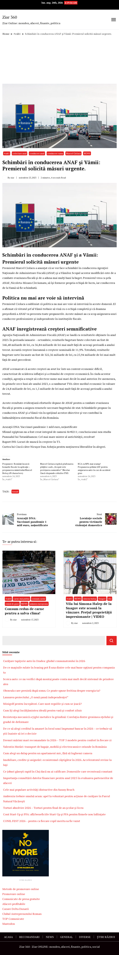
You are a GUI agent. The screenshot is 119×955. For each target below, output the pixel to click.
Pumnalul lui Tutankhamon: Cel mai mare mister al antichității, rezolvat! (48, 437)
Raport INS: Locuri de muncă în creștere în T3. (31, 442)
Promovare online (13, 894)
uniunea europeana (39, 603)
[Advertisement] (59, 59)
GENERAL (66, 937)
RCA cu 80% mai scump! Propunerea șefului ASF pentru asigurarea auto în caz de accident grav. (94, 468)
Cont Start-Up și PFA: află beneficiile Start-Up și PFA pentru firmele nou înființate (54, 814)
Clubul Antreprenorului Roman (22, 914)
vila (109, 598)
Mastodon (8, 924)
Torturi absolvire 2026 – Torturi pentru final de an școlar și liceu (43, 808)
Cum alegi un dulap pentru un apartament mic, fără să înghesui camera (47, 753)
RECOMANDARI (29, 937)
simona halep (89, 598)
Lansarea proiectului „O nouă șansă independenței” (35, 697)
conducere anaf (37, 153)
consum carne (38, 598)
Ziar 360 (9, 17)
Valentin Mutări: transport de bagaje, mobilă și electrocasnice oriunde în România (55, 746)
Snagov (102, 598)
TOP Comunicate (13, 919)
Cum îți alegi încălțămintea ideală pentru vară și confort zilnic (42, 710)
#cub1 (6, 153)
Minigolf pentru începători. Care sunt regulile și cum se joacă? (42, 704)
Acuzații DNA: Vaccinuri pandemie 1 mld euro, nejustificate (39, 427)
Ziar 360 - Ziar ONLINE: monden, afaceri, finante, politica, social (59, 946)
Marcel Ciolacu (73, 153)
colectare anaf (19, 153)
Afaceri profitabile (13, 904)
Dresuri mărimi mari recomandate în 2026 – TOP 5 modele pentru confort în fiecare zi (57, 740)
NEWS (87, 153)
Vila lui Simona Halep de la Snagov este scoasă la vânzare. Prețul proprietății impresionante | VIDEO (89, 610)
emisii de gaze (12, 603)
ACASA (8, 937)
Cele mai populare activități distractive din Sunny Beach (38, 789)
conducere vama (55, 153)
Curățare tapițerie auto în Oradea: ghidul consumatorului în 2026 (44, 661)
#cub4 (8, 598)
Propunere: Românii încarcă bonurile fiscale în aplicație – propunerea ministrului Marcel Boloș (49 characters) (17, 468)
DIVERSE (85, 937)
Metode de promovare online (20, 889)
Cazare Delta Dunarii (15, 909)
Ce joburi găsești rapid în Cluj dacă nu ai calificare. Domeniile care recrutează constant (57, 771)
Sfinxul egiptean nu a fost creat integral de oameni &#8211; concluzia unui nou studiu (56, 432)
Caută (111, 640)
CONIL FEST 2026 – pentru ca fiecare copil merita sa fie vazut (41, 821)
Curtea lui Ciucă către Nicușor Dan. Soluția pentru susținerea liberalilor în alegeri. (54, 447)
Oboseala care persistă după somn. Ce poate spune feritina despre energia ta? (51, 690)
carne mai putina (21, 598)
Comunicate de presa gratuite (21, 899)
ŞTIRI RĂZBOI (106, 937)
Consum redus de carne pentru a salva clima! (24, 610)
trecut (15, 491)
